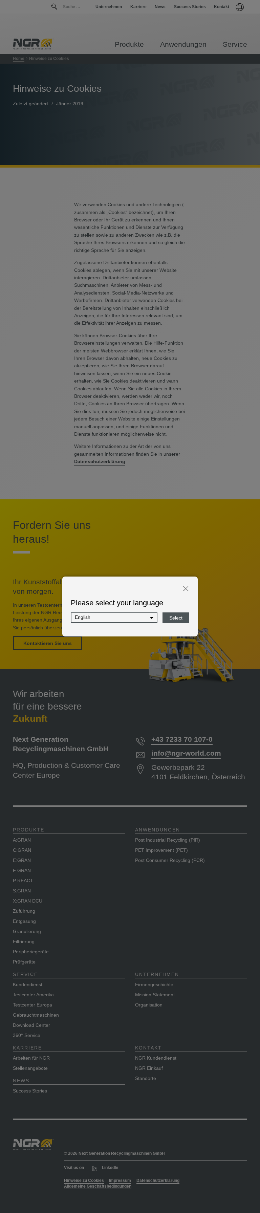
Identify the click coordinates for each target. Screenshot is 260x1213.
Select (175, 618)
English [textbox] (82, 617)
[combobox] (114, 617)
